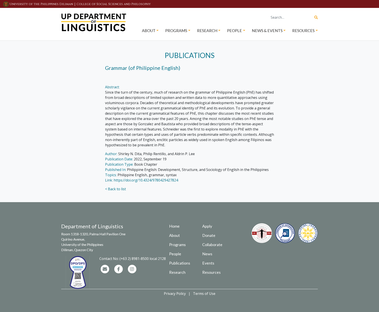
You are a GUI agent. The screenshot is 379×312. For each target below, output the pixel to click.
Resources (211, 272)
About (174, 235)
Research (177, 272)
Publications (179, 263)
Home (174, 226)
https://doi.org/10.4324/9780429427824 (146, 180)
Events (208, 263)
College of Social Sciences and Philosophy (114, 4)
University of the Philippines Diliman (41, 4)
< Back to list (115, 189)
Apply (207, 226)
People (175, 253)
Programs (177, 244)
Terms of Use (204, 293)
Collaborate (212, 244)
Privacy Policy (175, 293)
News (207, 253)
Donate (208, 235)
